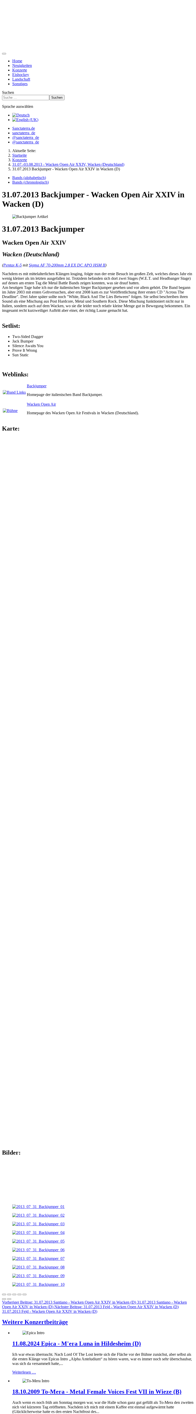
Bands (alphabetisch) (29, 177)
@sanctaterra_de (25, 137)
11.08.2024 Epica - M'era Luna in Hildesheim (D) (76, 1343)
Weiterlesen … (24, 1372)
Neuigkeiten (22, 65)
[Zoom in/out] (19, 1294)
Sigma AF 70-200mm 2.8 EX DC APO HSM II (67, 265)
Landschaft (21, 79)
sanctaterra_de (23, 133)
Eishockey (20, 74)
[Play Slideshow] (24, 1294)
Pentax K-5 (12, 265)
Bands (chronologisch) (30, 182)
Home (17, 61)
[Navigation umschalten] (4, 53)
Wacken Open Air (41, 404)
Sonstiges (20, 84)
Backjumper (36, 386)
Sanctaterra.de (23, 128)
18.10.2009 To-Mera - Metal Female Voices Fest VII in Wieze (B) (96, 1391)
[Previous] (4, 1299)
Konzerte (19, 70)
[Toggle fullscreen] (14, 1294)
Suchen (8, 92)
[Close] (4, 1294)
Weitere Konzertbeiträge (35, 1322)
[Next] (9, 1299)
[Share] (9, 1294)
